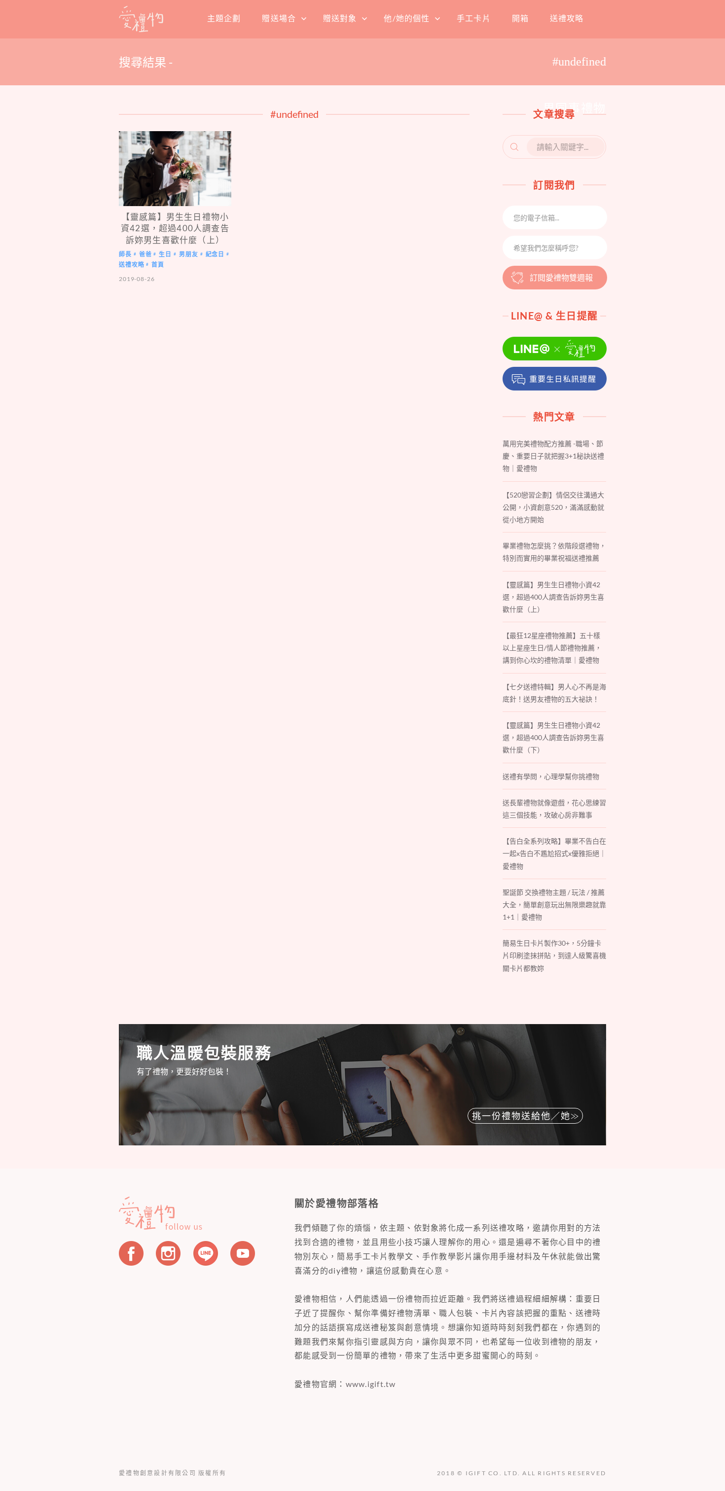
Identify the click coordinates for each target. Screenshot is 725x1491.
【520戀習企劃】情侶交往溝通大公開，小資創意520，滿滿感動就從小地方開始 (553, 507)
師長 (125, 254)
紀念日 (215, 254)
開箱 (520, 18)
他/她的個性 (407, 18)
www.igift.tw (371, 1383)
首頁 (141, 18)
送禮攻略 (566, 18)
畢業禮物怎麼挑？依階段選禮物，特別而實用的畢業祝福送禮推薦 (554, 551)
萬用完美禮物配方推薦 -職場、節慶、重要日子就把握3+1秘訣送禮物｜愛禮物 (553, 455)
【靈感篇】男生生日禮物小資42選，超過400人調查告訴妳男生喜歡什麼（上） (175, 228)
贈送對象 (340, 18)
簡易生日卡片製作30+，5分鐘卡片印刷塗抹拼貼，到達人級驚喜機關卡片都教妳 (554, 955)
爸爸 (145, 254)
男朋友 (188, 254)
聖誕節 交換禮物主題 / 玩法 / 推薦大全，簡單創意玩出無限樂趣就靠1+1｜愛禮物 (554, 904)
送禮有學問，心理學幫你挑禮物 (551, 776)
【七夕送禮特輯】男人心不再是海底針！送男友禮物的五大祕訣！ (554, 692)
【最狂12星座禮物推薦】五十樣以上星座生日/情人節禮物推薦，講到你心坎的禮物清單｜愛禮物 (552, 647)
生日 (165, 254)
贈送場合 (278, 18)
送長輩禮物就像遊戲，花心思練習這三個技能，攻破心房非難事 (554, 808)
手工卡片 (473, 18)
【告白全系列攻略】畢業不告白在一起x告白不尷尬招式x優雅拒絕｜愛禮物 (554, 853)
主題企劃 (224, 18)
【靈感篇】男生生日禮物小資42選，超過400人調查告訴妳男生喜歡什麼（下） (553, 737)
